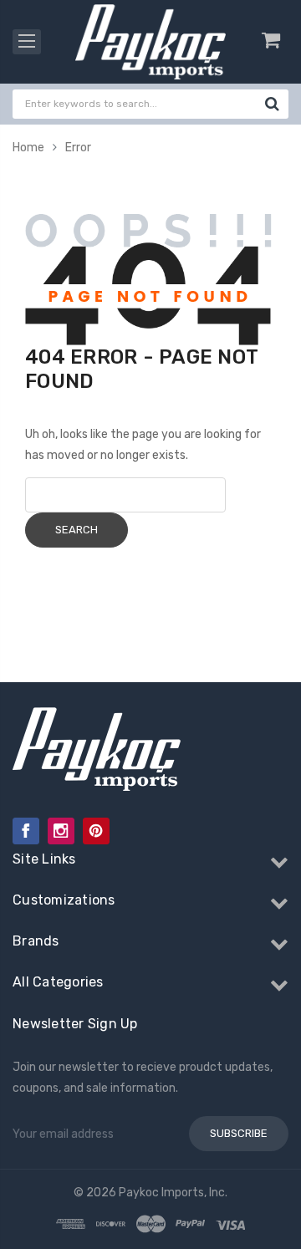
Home (28, 147)
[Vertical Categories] (27, 41)
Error (78, 147)
